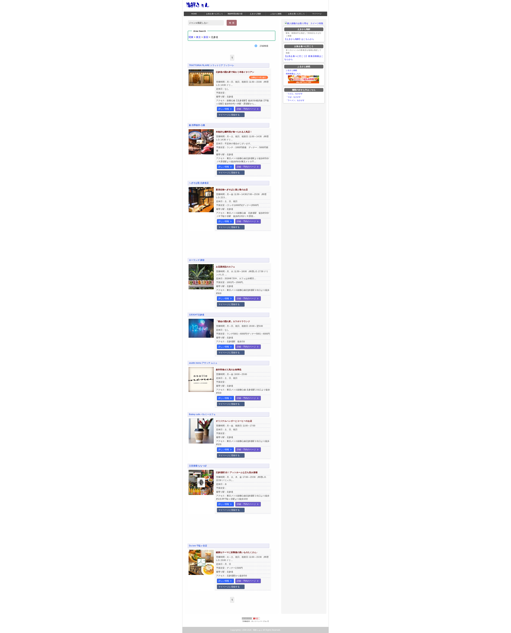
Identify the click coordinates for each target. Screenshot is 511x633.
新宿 (205, 37)
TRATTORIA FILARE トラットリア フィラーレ (211, 65)
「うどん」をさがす (294, 94)
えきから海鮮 (255, 13)
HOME (194, 13)
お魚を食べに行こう (214, 13)
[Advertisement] (231, 246)
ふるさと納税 (275, 13)
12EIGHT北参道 (196, 315)
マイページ (317, 13)
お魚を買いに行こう (296, 13)
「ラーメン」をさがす (295, 100)
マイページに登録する (229, 115)
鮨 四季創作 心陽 (197, 125)
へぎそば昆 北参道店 (199, 183)
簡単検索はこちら (293, 74)
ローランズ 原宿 (196, 260)
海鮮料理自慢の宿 (235, 13)
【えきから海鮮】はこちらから (299, 39)
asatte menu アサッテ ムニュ (203, 363)
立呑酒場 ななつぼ (198, 466)
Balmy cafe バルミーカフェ (202, 414)
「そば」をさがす (293, 97)
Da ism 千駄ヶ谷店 (198, 546)
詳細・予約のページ (246, 109)
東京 (198, 37)
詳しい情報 (223, 109)
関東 (191, 37)
